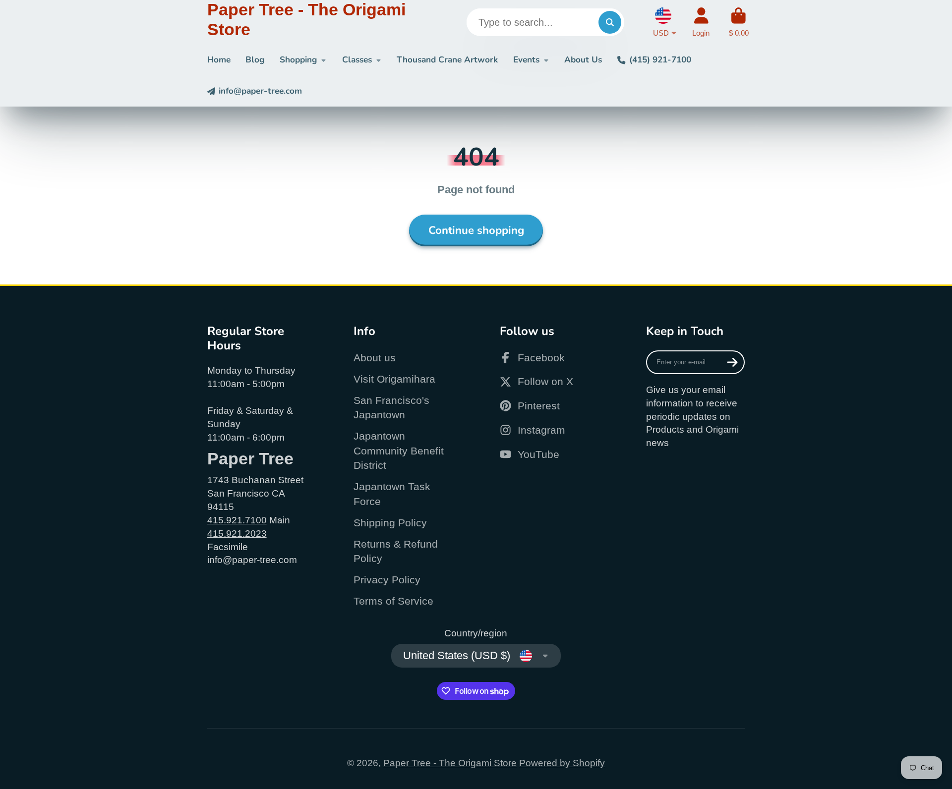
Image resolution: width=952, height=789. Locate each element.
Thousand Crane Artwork (447, 59)
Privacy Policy (387, 579)
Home (219, 59)
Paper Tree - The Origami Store (450, 763)
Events (526, 59)
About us (375, 357)
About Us (583, 59)
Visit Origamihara (394, 379)
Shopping (298, 59)
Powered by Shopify (562, 763)
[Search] (609, 22)
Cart (739, 22)
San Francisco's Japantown (391, 407)
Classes (357, 59)
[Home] (313, 22)
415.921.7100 (237, 520)
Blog (254, 59)
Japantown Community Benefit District (399, 450)
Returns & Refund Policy (396, 551)
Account (701, 22)
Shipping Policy (390, 522)
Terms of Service (393, 601)
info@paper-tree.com (260, 91)
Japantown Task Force (392, 494)
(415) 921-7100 (660, 59)
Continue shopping (476, 230)
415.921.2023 (237, 533)
